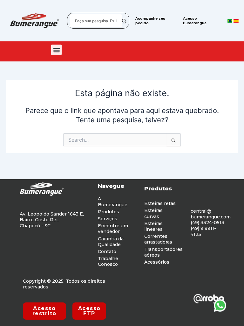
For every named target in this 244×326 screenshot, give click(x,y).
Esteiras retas (160, 203)
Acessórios (156, 262)
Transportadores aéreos (163, 252)
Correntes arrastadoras (158, 239)
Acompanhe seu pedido (150, 20)
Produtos (108, 212)
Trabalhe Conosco (108, 261)
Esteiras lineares (153, 226)
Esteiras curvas (153, 213)
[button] (56, 50)
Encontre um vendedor (113, 228)
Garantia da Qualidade (111, 241)
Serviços (107, 219)
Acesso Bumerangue (195, 20)
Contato (107, 251)
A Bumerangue (112, 201)
